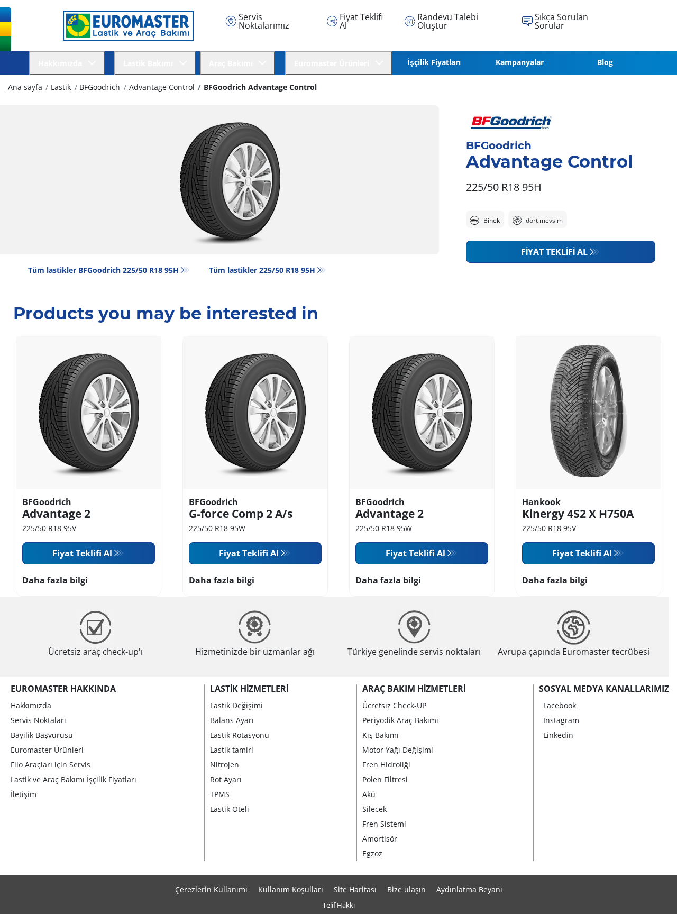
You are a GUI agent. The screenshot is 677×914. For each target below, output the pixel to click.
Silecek (374, 809)
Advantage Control (162, 87)
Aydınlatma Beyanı (469, 889)
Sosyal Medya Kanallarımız (604, 688)
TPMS (220, 794)
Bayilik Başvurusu (42, 735)
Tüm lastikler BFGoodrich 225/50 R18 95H (103, 270)
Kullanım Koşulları (290, 889)
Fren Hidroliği (386, 765)
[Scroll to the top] (649, 891)
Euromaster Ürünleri (47, 750)
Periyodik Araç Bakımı (400, 720)
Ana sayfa (25, 87)
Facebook (559, 705)
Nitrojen (224, 765)
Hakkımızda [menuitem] (62, 63)
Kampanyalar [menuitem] (520, 62)
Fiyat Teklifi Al (554, 252)
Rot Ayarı (226, 779)
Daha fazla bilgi (55, 580)
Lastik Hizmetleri (249, 688)
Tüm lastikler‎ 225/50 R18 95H (262, 270)
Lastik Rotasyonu (239, 735)
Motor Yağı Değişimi (397, 750)
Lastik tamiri (231, 750)
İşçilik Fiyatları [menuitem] (434, 62)
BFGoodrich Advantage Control (260, 87)
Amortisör (379, 839)
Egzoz (372, 853)
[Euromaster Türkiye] (125, 25)
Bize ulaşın (406, 889)
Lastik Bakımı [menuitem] (150, 63)
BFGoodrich (99, 87)
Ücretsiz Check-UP (394, 705)
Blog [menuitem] (605, 62)
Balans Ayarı (232, 720)
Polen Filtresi (385, 779)
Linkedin (558, 735)
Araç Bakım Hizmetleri (413, 688)
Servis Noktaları (38, 720)
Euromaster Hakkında (63, 688)
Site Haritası (355, 889)
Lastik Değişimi (236, 705)
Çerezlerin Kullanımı (211, 889)
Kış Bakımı (380, 735)
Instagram (561, 720)
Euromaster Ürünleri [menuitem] (333, 63)
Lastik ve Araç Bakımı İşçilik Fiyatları (73, 779)
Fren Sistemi (384, 824)
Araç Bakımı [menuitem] (233, 63)
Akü (369, 794)
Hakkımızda (31, 705)
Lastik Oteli (229, 809)
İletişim (23, 794)
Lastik (61, 87)
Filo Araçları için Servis (50, 765)
